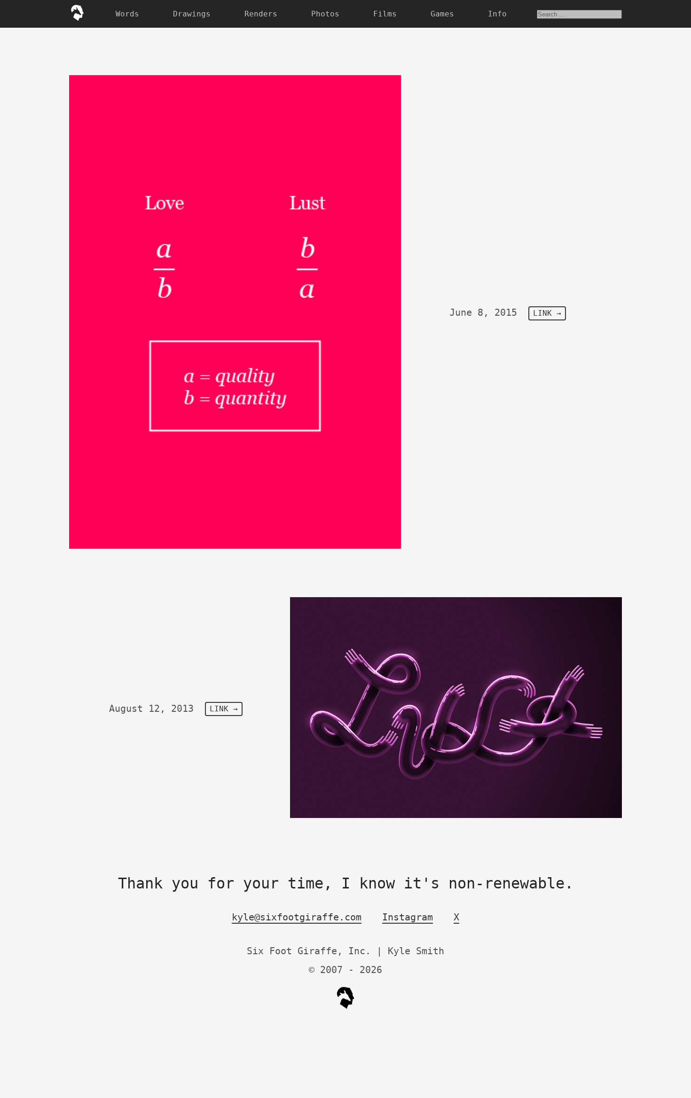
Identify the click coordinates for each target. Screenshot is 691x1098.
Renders (260, 13)
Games (442, 13)
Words (127, 13)
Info (497, 13)
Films (385, 13)
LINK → (547, 313)
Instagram (407, 917)
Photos (325, 13)
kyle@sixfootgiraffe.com (296, 917)
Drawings (192, 13)
